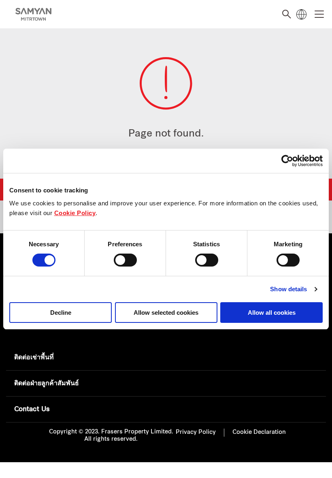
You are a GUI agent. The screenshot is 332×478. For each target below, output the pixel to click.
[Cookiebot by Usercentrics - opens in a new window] (287, 161)
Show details (288, 289)
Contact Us (32, 409)
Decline (60, 312)
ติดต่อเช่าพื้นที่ (34, 357)
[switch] (125, 260)
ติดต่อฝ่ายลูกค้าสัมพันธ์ (46, 383)
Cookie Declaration (259, 432)
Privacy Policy (196, 432)
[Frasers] (33, 14)
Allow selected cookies (166, 312)
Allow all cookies (272, 312)
